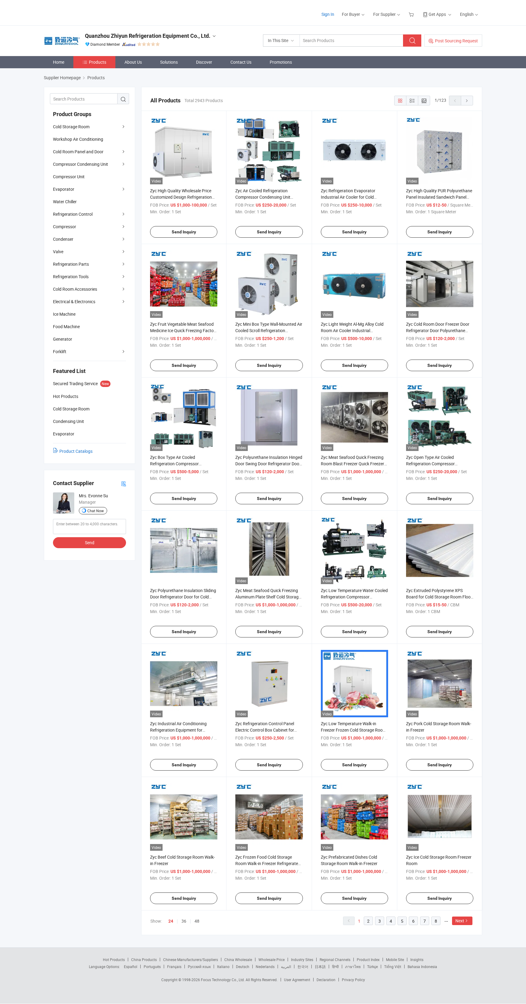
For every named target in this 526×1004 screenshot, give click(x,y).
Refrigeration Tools (71, 276)
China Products (144, 959)
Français (174, 966)
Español (130, 966)
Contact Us (240, 62)
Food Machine (66, 326)
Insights (416, 959)
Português (152, 966)
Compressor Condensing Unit (80, 164)
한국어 (302, 966)
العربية (286, 966)
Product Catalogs (76, 451)
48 (197, 921)
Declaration (326, 979)
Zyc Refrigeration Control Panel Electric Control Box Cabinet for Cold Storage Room (264, 730)
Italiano (223, 966)
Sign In (327, 14)
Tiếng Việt (392, 966)
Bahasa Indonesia (422, 966)
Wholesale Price (271, 959)
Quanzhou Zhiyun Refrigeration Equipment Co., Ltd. (147, 36)
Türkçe (372, 966)
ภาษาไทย (353, 966)
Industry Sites (302, 959)
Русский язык (199, 966)
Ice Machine (64, 314)
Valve (58, 251)
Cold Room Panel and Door (78, 151)
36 (183, 921)
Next (459, 921)
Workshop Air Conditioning (78, 139)
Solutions (169, 62)
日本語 (320, 966)
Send (89, 542)
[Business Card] (123, 483)
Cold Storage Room (71, 126)
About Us (133, 62)
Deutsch (242, 966)
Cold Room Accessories (75, 289)
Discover (204, 62)
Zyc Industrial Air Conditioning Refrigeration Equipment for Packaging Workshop (178, 730)
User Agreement (297, 979)
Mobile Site (395, 959)
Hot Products (114, 959)
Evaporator (63, 189)
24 (170, 921)
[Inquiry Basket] (412, 14)
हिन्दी (335, 966)
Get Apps (437, 14)
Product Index (368, 959)
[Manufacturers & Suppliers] (83, 12)
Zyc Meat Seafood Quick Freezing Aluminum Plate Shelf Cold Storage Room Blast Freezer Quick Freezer (268, 596)
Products (97, 62)
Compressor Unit (69, 176)
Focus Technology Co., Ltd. (223, 979)
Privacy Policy (353, 979)
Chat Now (95, 510)
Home (58, 62)
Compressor (64, 226)
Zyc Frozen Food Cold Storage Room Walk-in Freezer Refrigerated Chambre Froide (267, 863)
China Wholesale (238, 959)
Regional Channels (335, 959)
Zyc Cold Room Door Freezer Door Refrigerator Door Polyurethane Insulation (437, 330)
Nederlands (265, 966)
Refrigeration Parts (71, 264)
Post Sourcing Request (456, 41)
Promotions (281, 62)
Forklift (59, 351)
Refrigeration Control (73, 214)
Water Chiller (65, 201)
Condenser (63, 239)
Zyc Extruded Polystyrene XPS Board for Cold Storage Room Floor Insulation (439, 596)
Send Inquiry (184, 231)
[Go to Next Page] (467, 100)
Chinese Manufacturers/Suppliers (190, 959)
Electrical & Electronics (74, 301)
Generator (62, 339)
